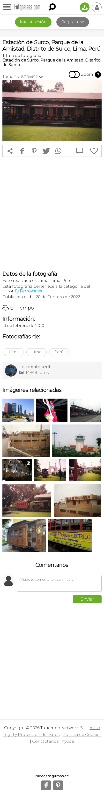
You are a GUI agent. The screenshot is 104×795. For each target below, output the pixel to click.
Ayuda (68, 741)
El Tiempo (18, 308)
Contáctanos (45, 741)
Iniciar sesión (33, 22)
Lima (14, 352)
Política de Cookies (82, 734)
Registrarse (72, 22)
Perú (59, 352)
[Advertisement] (52, 214)
